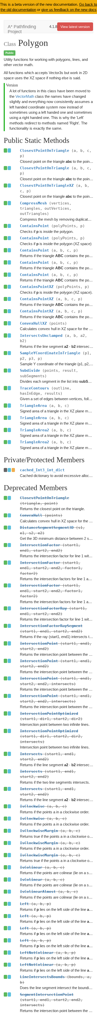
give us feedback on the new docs (69, 9)
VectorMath (24, 96)
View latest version (75, 27)
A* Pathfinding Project (22, 28)
